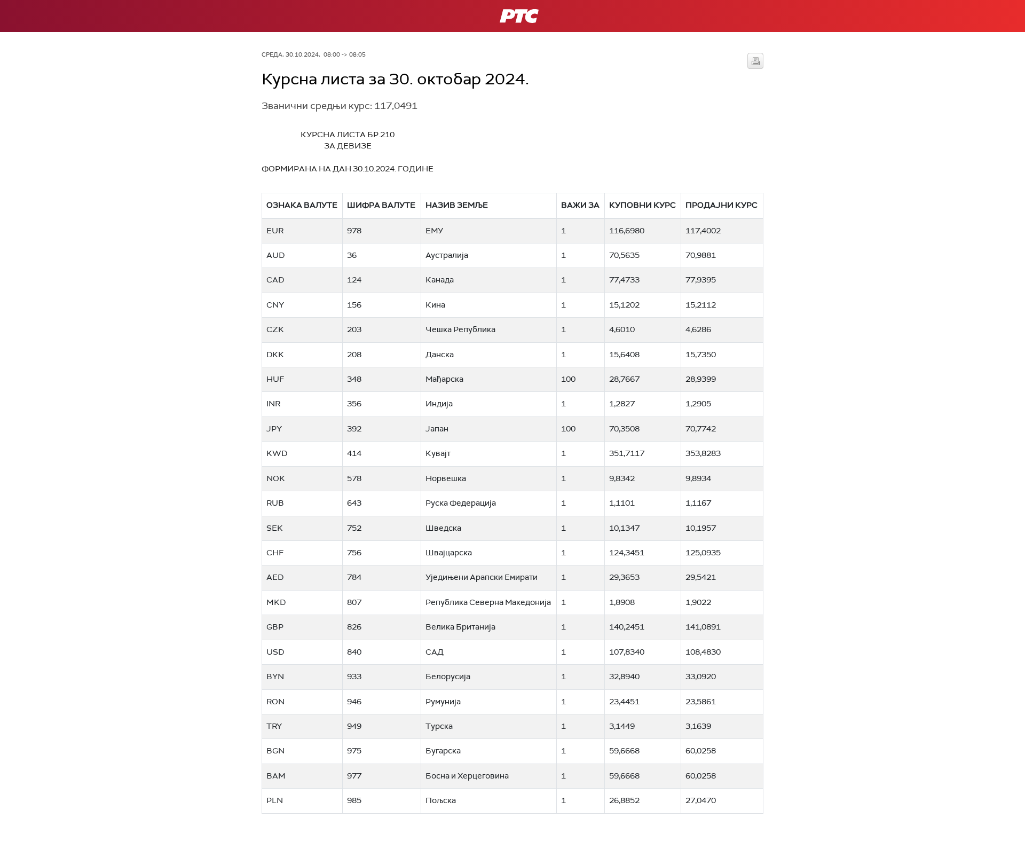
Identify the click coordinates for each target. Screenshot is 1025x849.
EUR (274, 230)
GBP (274, 627)
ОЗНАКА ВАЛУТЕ (301, 205)
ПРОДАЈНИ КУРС (721, 205)
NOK (275, 478)
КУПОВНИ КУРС (642, 205)
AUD (275, 255)
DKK (275, 354)
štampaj (755, 61)
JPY (274, 428)
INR (273, 403)
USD (275, 652)
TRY (274, 726)
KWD (276, 453)
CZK (275, 329)
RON (275, 701)
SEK (274, 528)
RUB (275, 503)
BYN (275, 676)
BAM (276, 776)
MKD (276, 602)
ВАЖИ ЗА (580, 205)
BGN (275, 750)
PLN (274, 800)
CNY (275, 305)
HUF (275, 379)
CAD (275, 279)
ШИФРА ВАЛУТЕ (381, 205)
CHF (274, 552)
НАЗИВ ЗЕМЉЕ (456, 205)
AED (274, 577)
